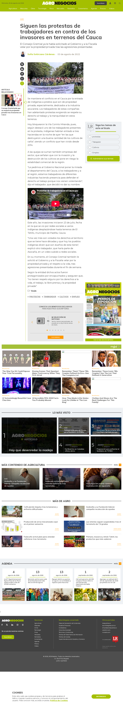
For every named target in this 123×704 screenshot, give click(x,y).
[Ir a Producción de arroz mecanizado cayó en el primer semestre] (12, 526)
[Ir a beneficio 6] (61, 330)
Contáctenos (62, 628)
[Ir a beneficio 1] (47, 330)
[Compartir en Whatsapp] (22, 79)
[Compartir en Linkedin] (22, 69)
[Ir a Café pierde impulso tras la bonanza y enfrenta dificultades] (12, 511)
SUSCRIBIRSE (55, 337)
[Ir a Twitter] (7, 625)
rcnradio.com (106, 632)
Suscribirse (8, 637)
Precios (103, 8)
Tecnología (42, 8)
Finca (52, 8)
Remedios (71, 8)
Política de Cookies (64, 637)
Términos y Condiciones (66, 632)
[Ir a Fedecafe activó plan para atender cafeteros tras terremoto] (12, 541)
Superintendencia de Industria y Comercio (72, 639)
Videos (111, 8)
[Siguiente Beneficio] (79, 322)
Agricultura (13, 8)
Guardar (22, 83)
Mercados (60, 8)
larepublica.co (106, 623)
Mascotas (24, 8)
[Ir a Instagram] (17, 625)
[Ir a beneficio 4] (55, 330)
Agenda (94, 8)
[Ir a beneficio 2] (49, 330)
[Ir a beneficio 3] (52, 330)
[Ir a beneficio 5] (58, 330)
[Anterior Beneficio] (32, 322)
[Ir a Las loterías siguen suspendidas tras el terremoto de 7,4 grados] (74, 526)
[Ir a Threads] (23, 625)
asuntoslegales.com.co (109, 625)
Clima (33, 8)
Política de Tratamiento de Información (71, 634)
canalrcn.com (106, 630)
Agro (57, 514)
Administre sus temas (103, 158)
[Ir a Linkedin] (12, 625)
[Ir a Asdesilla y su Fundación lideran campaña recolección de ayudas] (74, 511)
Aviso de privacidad (65, 630)
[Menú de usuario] (110, 3)
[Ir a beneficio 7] (63, 330)
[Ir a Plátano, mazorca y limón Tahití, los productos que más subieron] (74, 541)
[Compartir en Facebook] (22, 74)
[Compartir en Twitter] (22, 64)
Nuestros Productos (64, 625)
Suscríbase (100, 3)
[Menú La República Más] (115, 3)
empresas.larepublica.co (109, 628)
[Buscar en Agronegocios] (119, 3)
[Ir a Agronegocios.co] (13, 621)
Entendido (101, 696)
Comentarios (83, 8)
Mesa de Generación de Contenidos (69, 623)
